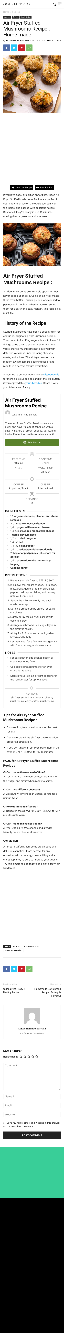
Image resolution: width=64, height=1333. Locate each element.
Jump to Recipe (23, 187)
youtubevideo (33, 383)
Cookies (16, 12)
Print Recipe (45, 187)
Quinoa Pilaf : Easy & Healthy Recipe (14, 990)
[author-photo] (32, 1024)
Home (6, 12)
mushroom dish (31, 946)
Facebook (13, 1308)
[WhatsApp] (29, 47)
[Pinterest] (21, 47)
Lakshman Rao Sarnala (17, 40)
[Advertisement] (32, 149)
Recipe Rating (10, 1056)
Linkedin (12, 1314)
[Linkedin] (4, 1314)
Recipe (15, 17)
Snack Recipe (26, 17)
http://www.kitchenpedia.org (32, 1033)
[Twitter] (14, 47)
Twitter (11, 1320)
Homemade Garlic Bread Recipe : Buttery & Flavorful (47, 992)
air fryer (17, 946)
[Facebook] (6, 47)
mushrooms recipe (13, 950)
